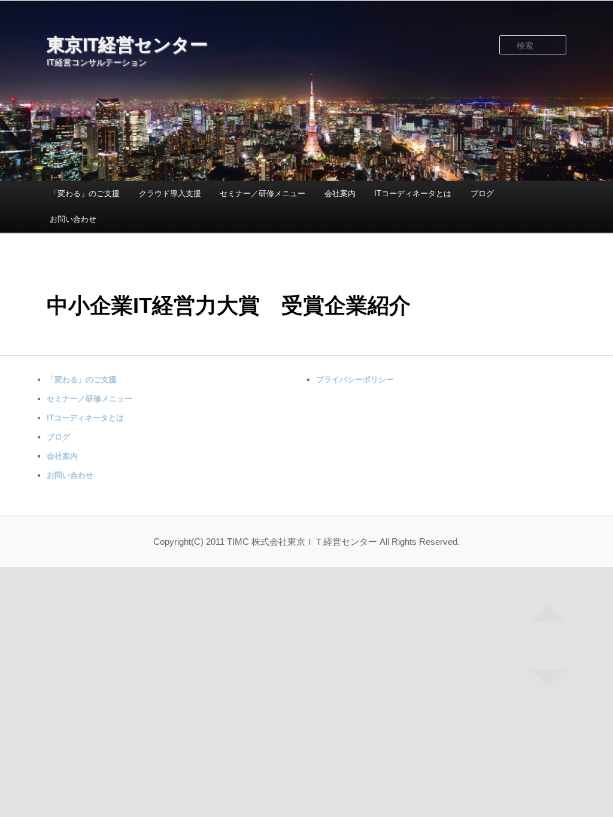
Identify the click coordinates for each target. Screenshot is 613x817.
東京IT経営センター (127, 44)
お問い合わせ (73, 219)
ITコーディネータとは (412, 193)
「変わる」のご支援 (85, 193)
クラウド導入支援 (170, 193)
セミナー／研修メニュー (262, 193)
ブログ (482, 193)
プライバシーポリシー (355, 379)
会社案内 (340, 193)
